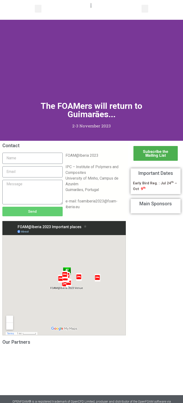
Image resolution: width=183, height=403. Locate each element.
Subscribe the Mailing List (155, 153)
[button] (38, 9)
